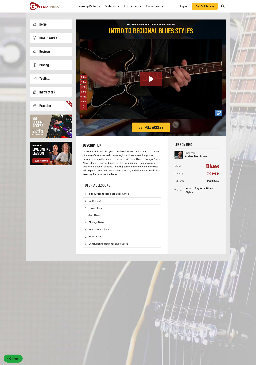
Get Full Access (205, 6)
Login (183, 6)
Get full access (151, 127)
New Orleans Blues (99, 229)
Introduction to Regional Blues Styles (108, 193)
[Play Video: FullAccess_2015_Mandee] (151, 79)
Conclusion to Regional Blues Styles (108, 243)
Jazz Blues (94, 215)
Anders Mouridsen (196, 156)
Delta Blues (94, 200)
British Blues (95, 236)
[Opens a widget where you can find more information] (13, 359)
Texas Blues (95, 208)
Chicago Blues (96, 222)
